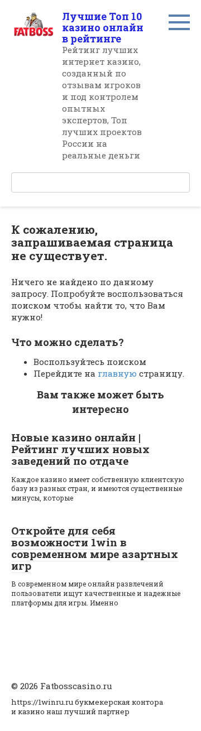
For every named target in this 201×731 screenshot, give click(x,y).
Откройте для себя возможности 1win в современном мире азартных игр (94, 548)
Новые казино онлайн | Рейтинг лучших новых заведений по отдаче (80, 449)
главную (117, 373)
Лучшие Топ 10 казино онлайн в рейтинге (102, 27)
